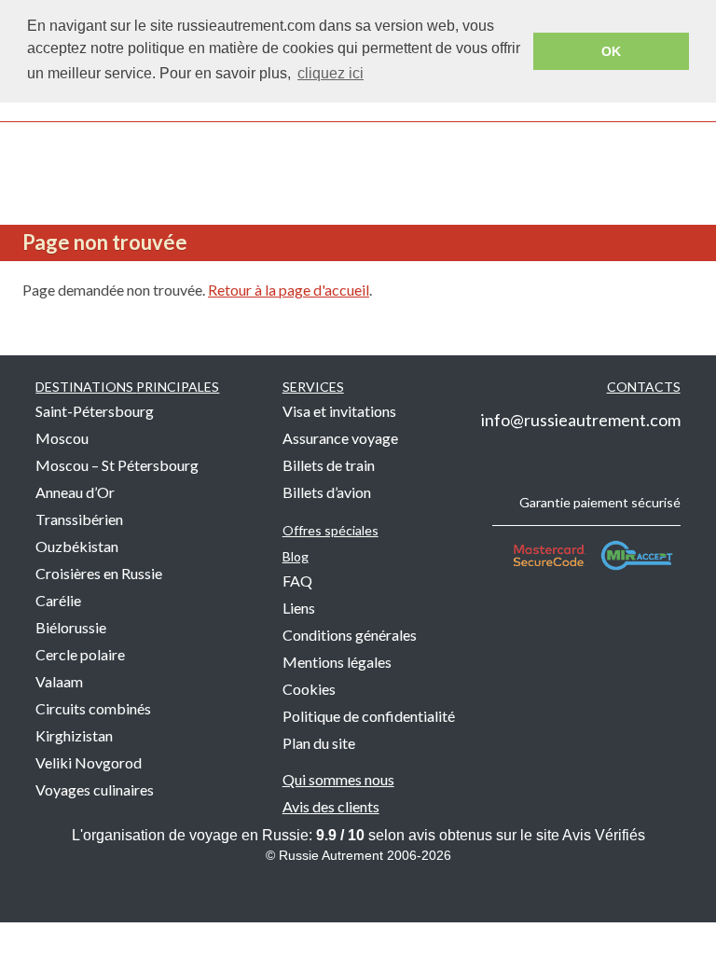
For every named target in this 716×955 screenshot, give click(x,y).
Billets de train (328, 465)
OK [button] (611, 51)
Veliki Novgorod (88, 762)
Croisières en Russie (98, 573)
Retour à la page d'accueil (288, 289)
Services (313, 386)
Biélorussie (70, 627)
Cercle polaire (80, 654)
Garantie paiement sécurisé (600, 502)
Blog (295, 556)
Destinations (127, 386)
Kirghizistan (74, 735)
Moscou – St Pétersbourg (117, 465)
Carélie (58, 600)
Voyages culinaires (94, 789)
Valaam (59, 681)
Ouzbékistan (76, 546)
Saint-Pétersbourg (94, 411)
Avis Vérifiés (603, 835)
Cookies (309, 689)
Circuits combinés (93, 708)
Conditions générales (349, 635)
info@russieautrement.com (581, 419)
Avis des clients (330, 806)
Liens (298, 607)
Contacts (644, 386)
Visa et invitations (339, 411)
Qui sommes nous (338, 779)
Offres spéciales (330, 530)
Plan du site (318, 743)
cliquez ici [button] (330, 73)
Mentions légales (337, 662)
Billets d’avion (326, 492)
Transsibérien (79, 519)
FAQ (297, 580)
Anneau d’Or (75, 492)
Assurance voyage (340, 438)
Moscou (62, 438)
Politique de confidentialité (368, 716)
